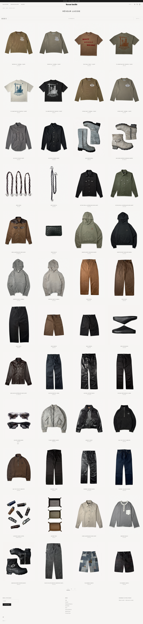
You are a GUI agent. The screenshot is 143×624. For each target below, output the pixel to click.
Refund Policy (67, 611)
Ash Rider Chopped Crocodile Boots (124, 158)
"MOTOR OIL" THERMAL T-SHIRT (18, 64)
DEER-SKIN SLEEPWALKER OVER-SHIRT (18, 393)
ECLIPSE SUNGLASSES (18, 440)
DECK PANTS (89, 299)
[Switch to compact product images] (5, 18)
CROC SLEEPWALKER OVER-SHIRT (19, 252)
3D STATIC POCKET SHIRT (18, 158)
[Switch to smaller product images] (4, 18)
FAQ (66, 600)
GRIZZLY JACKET (89, 440)
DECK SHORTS (54, 346)
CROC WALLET (54, 252)
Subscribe (6, 604)
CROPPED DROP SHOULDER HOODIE (89, 252)
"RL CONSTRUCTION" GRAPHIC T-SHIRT (124, 64)
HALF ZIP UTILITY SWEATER (124, 440)
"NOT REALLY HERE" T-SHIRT (89, 64)
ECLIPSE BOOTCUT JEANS (54, 393)
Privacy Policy (67, 613)
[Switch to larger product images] (2, 18)
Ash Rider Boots (89, 158)
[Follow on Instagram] (3, 617)
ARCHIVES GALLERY (15, 4)
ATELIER (23, 4)
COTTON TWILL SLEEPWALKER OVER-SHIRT (89, 205)
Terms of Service (68, 609)
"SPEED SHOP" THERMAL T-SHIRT (89, 111)
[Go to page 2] (75, 589)
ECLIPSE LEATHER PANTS (89, 393)
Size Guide (67, 605)
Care (66, 607)
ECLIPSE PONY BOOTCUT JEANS (124, 393)
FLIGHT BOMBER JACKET (54, 440)
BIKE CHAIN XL (54, 205)
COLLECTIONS (5, 4)
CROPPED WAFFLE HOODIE (18, 299)
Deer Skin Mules (124, 346)
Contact (66, 602)
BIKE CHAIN (18, 205)
